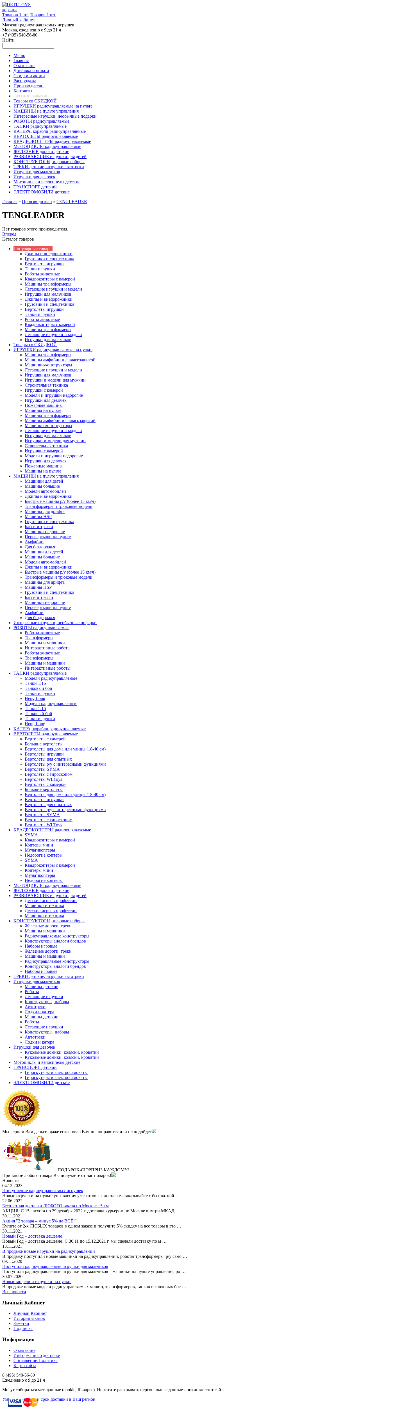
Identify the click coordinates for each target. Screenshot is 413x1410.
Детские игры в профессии (51, 900)
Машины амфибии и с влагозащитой (60, 359)
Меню (19, 55)
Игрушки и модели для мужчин (55, 380)
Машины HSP (38, 516)
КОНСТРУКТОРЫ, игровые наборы (49, 920)
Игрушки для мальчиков (48, 294)
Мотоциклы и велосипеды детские (46, 1062)
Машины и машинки (45, 642)
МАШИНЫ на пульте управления (46, 476)
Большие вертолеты (44, 743)
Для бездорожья (40, 546)
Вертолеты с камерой (45, 738)
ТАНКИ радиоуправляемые (40, 673)
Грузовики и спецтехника (49, 258)
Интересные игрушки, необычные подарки (55, 622)
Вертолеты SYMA (42, 769)
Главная (9, 201)
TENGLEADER (71, 201)
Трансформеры (39, 637)
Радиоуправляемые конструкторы (57, 936)
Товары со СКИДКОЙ (35, 344)
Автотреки (35, 1006)
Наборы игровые (41, 946)
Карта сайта (24, 1365)
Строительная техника (46, 385)
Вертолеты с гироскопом (48, 774)
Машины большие (42, 486)
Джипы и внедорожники (48, 253)
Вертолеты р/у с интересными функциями (65, 764)
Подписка (23, 1328)
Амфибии (34, 541)
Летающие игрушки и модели (53, 289)
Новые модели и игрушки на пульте (36, 1281)
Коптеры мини (39, 845)
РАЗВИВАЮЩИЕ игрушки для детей (50, 895)
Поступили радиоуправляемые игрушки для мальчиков (55, 1266)
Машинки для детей (44, 481)
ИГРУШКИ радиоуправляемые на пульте (52, 349)
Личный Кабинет (30, 1313)
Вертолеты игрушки (44, 263)
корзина (9, 9)
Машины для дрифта (45, 511)
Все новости (14, 1291)
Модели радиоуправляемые (51, 678)
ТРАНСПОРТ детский (35, 1067)
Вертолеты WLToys (43, 779)
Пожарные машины (44, 405)
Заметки (21, 1323)
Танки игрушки (40, 268)
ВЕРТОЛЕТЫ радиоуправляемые (45, 733)
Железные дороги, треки (48, 925)
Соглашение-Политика (35, 1360)
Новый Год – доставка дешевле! (32, 1236)
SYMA (31, 834)
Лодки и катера (39, 1011)
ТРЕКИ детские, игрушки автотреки (48, 976)
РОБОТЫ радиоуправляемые (41, 627)
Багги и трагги (39, 526)
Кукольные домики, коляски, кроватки (62, 1052)
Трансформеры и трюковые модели (58, 506)
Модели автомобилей (45, 491)
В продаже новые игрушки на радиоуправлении (48, 1251)
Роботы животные (42, 273)
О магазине (24, 1350)
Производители (37, 201)
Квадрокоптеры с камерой (50, 279)
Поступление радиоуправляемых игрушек (42, 1190)
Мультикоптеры (40, 850)
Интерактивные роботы (48, 647)
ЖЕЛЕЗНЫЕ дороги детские (41, 890)
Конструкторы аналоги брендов (55, 941)
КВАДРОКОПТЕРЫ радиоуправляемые (52, 829)
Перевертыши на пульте (48, 536)
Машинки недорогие (45, 531)
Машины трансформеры (48, 284)
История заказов (29, 1318)
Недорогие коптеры (44, 855)
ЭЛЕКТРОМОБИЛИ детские (41, 1082)
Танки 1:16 (35, 683)
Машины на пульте (43, 410)
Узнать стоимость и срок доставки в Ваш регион (49, 1399)
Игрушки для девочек (46, 400)
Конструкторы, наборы (47, 1001)
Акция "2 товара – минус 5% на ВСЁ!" (39, 1221)
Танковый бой (38, 688)
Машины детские (41, 986)
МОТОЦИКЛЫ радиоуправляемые (47, 885)
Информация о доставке (36, 1355)
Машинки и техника (44, 905)
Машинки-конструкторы (48, 364)
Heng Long (35, 698)
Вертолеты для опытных (48, 759)
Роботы (32, 991)
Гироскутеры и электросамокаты (56, 1072)
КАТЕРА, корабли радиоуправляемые (49, 728)
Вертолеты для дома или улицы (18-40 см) (65, 749)
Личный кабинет (18, 19)
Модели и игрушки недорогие (54, 395)
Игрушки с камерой (44, 390)
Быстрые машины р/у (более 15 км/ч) (60, 501)
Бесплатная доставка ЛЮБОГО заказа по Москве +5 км (55, 1205)
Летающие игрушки (44, 996)
